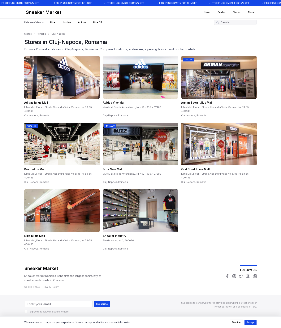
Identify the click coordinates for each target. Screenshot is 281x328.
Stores (236, 12)
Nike (52, 22)
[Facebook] (227, 276)
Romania (41, 33)
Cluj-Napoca (58, 33)
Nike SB (97, 22)
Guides (222, 12)
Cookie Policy (32, 286)
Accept (250, 322)
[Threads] (248, 276)
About (251, 12)
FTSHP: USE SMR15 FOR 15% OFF (20, 3)
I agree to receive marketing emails (49, 311)
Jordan (67, 22)
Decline (236, 322)
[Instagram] (234, 276)
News (207, 12)
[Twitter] (241, 276)
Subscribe (102, 304)
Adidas (82, 22)
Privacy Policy (51, 286)
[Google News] (255, 276)
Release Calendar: (34, 22)
